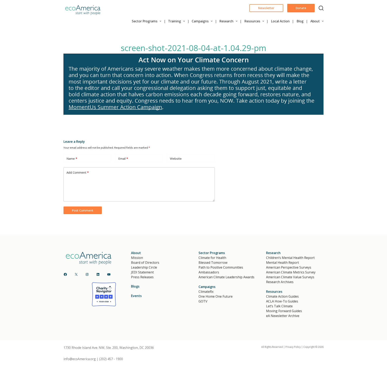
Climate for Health (212, 257)
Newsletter (266, 8)
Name (72, 158)
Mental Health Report (282, 262)
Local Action (280, 21)
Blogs (135, 286)
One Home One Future (216, 296)
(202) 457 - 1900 (111, 359)
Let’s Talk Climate (279, 306)
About (315, 21)
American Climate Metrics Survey (290, 272)
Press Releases (142, 277)
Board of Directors (145, 262)
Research (226, 21)
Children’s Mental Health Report (290, 257)
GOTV (203, 301)
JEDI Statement (142, 272)
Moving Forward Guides (284, 311)
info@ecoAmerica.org (79, 359)
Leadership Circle (144, 267)
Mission (137, 257)
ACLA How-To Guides (282, 301)
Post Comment (82, 210)
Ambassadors (209, 272)
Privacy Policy (293, 347)
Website (176, 158)
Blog (300, 21)
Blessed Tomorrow (213, 262)
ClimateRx (206, 291)
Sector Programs (144, 21)
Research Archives (279, 282)
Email (123, 158)
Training (174, 21)
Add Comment (78, 172)
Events (136, 296)
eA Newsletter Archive (282, 316)
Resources (252, 21)
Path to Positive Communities (221, 267)
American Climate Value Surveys (290, 277)
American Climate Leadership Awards (226, 277)
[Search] (321, 8)
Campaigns (200, 21)
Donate (301, 8)
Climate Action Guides (282, 296)
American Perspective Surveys (288, 267)
